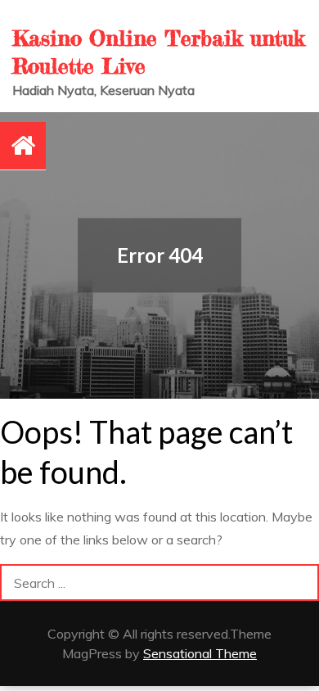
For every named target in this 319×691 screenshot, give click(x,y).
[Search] (300, 582)
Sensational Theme (200, 653)
